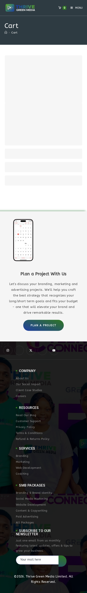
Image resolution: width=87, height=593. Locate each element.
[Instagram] (7, 350)
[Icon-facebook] (19, 350)
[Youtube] (53, 350)
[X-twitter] (30, 350)
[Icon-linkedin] (42, 350)
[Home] (5, 32)
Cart (14, 32)
